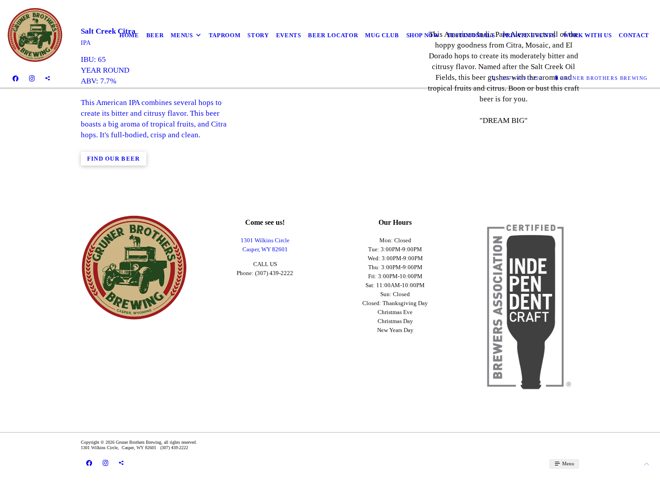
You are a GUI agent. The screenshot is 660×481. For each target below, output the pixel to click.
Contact (634, 35)
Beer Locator (333, 35)
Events (288, 35)
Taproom (225, 35)
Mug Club (382, 35)
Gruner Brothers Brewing (604, 78)
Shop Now (423, 35)
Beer (155, 35)
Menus (182, 35)
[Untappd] (47, 78)
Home (129, 35)
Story (257, 35)
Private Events (529, 35)
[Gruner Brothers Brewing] (35, 35)
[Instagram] (32, 78)
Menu (567, 463)
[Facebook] (15, 78)
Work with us (587, 35)
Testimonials (471, 35)
